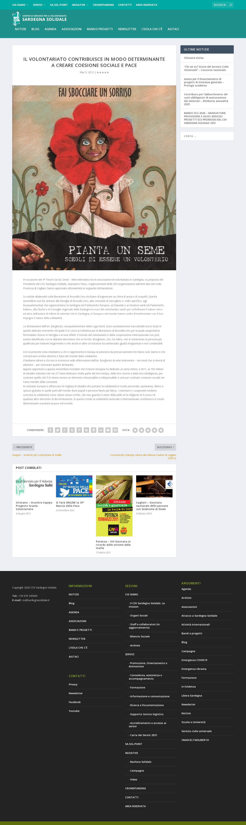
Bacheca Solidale (140, 761)
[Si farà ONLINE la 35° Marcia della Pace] (74, 486)
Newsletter (76, 693)
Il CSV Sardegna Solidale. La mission (147, 604)
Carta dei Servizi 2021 (143, 735)
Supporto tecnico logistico (147, 714)
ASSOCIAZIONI (72, 29)
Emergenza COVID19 (194, 660)
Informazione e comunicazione (149, 696)
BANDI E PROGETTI (100, 29)
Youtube (74, 711)
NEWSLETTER (127, 29)
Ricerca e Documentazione (147, 705)
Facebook (75, 702)
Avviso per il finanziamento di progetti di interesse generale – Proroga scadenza (204, 82)
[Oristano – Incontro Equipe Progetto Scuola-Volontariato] (34, 486)
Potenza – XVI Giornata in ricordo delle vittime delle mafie (113, 545)
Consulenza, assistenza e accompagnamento (145, 676)
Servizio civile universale (197, 731)
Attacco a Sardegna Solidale (199, 615)
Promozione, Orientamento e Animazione (148, 664)
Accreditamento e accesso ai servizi (147, 724)
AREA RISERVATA (146, 4)
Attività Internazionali (196, 624)
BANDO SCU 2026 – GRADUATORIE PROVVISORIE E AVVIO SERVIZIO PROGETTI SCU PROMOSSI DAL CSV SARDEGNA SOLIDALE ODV (205, 118)
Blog (35, 29)
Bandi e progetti (192, 633)
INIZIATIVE (78, 4)
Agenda (186, 589)
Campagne (137, 770)
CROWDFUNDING (103, 4)
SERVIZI (37, 4)
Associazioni (189, 607)
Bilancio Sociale (140, 636)
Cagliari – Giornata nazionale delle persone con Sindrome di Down (152, 506)
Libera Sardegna (192, 695)
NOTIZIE (20, 29)
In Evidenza (189, 686)
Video (133, 779)
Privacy (73, 684)
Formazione (137, 687)
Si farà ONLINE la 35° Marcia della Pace (70, 504)
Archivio (135, 645)
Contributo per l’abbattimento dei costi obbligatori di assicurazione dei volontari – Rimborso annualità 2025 (206, 99)
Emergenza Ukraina (194, 669)
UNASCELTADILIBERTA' (195, 740)
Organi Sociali (139, 615)
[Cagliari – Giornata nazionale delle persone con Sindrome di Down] (154, 486)
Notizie (186, 713)
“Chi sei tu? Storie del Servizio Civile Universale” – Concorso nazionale (206, 68)
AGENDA (50, 29)
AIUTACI (173, 29)
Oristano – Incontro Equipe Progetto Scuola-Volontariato (34, 506)
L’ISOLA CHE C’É (152, 29)
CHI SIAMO (18, 4)
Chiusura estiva (193, 58)
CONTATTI (125, 4)
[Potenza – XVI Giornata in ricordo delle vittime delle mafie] (114, 505)
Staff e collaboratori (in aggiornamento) (144, 626)
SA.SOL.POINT (59, 4)
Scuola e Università (193, 722)
